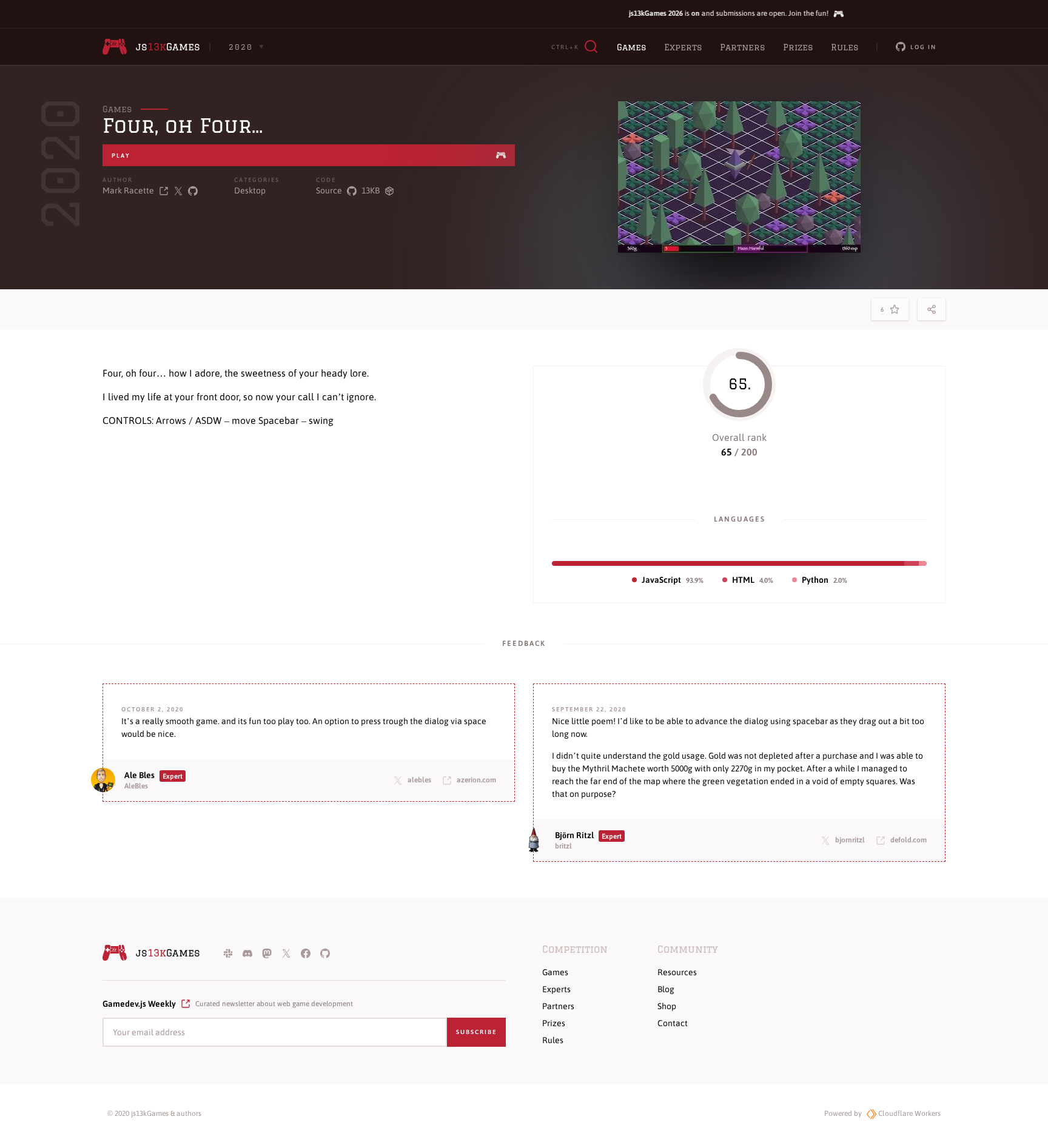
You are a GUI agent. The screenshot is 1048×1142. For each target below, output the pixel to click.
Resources (677, 972)
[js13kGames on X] (286, 952)
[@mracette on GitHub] (193, 190)
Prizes (798, 47)
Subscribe (476, 1032)
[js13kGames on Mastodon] (267, 952)
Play (121, 155)
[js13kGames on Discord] (247, 952)
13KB (370, 190)
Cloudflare (908, 1113)
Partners (742, 47)
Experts (683, 47)
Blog (665, 989)
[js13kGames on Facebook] (305, 952)
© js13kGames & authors (154, 1113)
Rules (844, 47)
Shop (666, 1006)
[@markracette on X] (178, 190)
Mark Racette (128, 190)
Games (631, 47)
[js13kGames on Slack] (228, 952)
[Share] (932, 309)
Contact (672, 1023)
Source (329, 190)
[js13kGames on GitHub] (325, 952)
